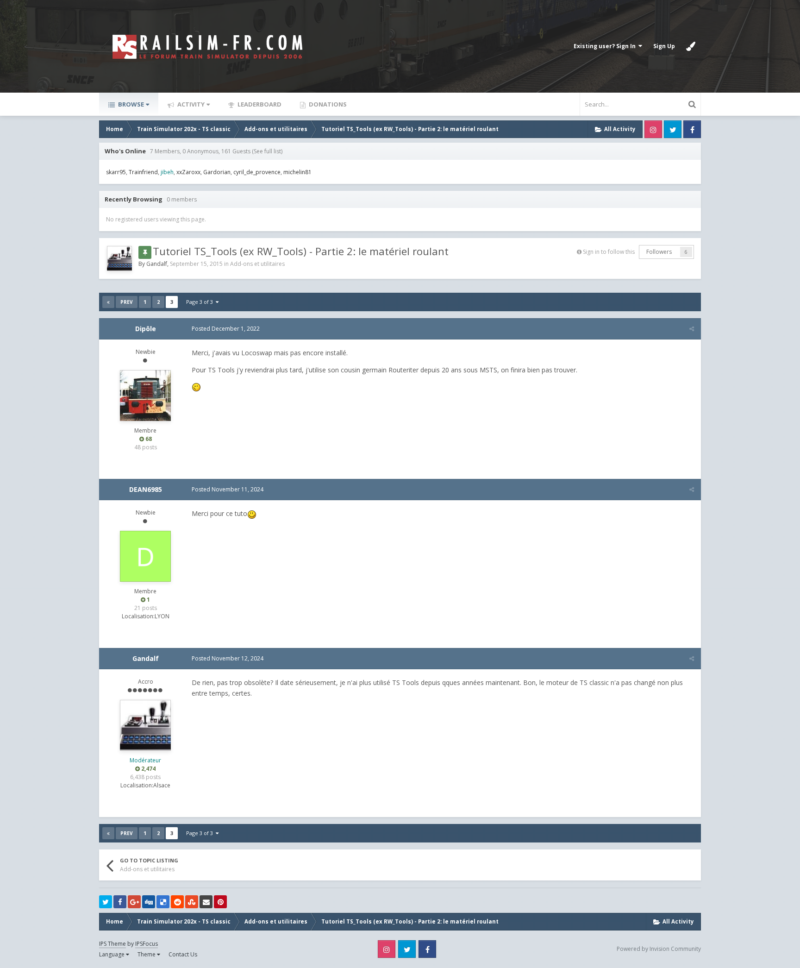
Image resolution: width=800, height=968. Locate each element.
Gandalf (156, 264)
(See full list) (267, 151)
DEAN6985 (145, 489)
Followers (659, 252)
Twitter (672, 129)
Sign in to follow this (609, 252)
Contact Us (183, 954)
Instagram (653, 129)
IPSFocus (146, 944)
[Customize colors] (691, 46)
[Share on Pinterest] (220, 901)
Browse (130, 104)
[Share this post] (691, 329)
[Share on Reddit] (177, 901)
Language (112, 954)
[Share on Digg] (148, 901)
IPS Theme (112, 944)
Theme (147, 954)
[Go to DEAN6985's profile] (145, 556)
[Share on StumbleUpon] (191, 901)
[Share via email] (206, 901)
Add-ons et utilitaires (257, 264)
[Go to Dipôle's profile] (145, 395)
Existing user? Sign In (606, 46)
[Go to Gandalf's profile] (119, 258)
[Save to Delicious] (162, 901)
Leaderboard (258, 104)
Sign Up (664, 46)
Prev (126, 302)
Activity (190, 104)
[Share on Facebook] (119, 901)
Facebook (692, 129)
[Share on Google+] (134, 901)
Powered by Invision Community (659, 949)
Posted (226, 329)
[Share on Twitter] (105, 901)
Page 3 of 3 (201, 301)
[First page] (108, 302)
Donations (327, 104)
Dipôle (145, 328)
